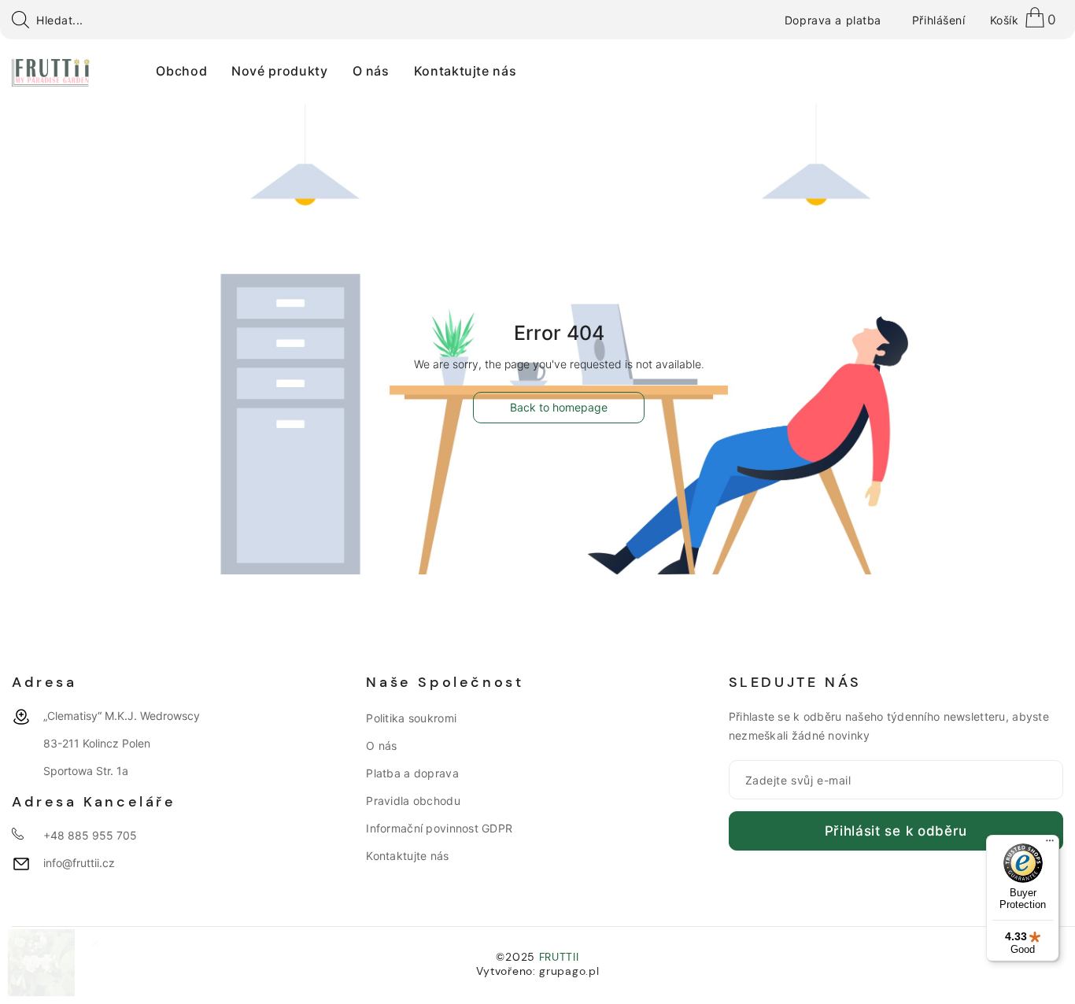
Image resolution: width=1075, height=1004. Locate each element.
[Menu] (1049, 844)
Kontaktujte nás (407, 855)
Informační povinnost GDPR (439, 828)
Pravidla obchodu (413, 800)
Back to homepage (559, 407)
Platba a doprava (412, 773)
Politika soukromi (411, 718)
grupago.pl (569, 971)
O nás (381, 745)
